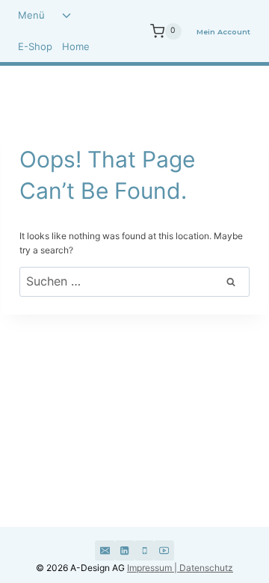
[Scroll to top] (218, 514)
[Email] (104, 550)
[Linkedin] (124, 550)
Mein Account (223, 32)
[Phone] (144, 550)
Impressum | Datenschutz (180, 567)
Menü (31, 15)
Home (76, 46)
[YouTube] (163, 550)
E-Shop (35, 46)
